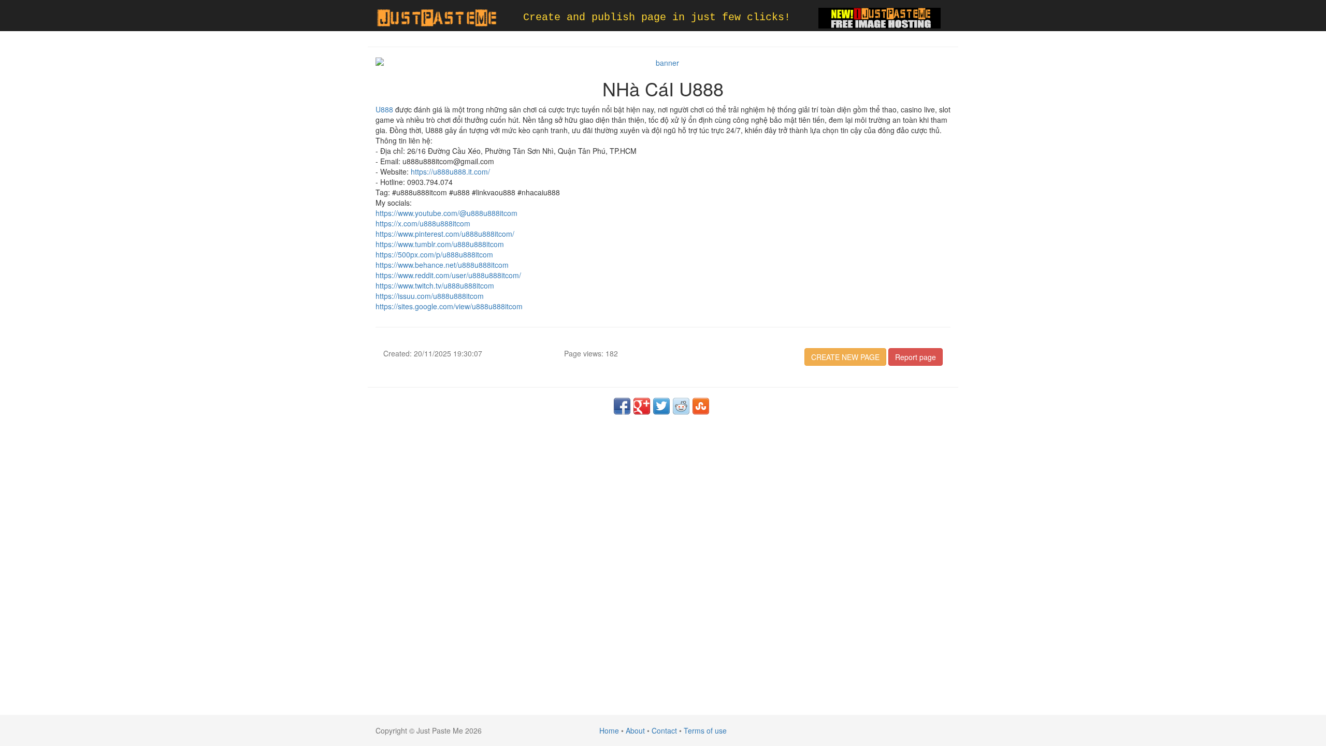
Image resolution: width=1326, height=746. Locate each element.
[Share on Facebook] (622, 406)
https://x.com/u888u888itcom (423, 223)
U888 (384, 109)
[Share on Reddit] (681, 406)
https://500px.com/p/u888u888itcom (434, 254)
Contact (664, 730)
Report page (915, 357)
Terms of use (705, 730)
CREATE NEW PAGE (845, 357)
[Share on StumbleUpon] (701, 406)
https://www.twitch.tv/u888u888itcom (435, 285)
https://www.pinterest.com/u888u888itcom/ (445, 233)
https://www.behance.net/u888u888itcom (442, 265)
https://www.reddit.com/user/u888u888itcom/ (448, 275)
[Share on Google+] (641, 406)
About (635, 730)
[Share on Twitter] (661, 406)
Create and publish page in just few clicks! (656, 17)
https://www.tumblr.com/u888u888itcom (440, 244)
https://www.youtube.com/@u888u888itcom (446, 213)
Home (609, 730)
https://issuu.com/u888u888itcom (430, 296)
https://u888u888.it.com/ (450, 171)
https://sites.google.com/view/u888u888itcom (449, 306)
